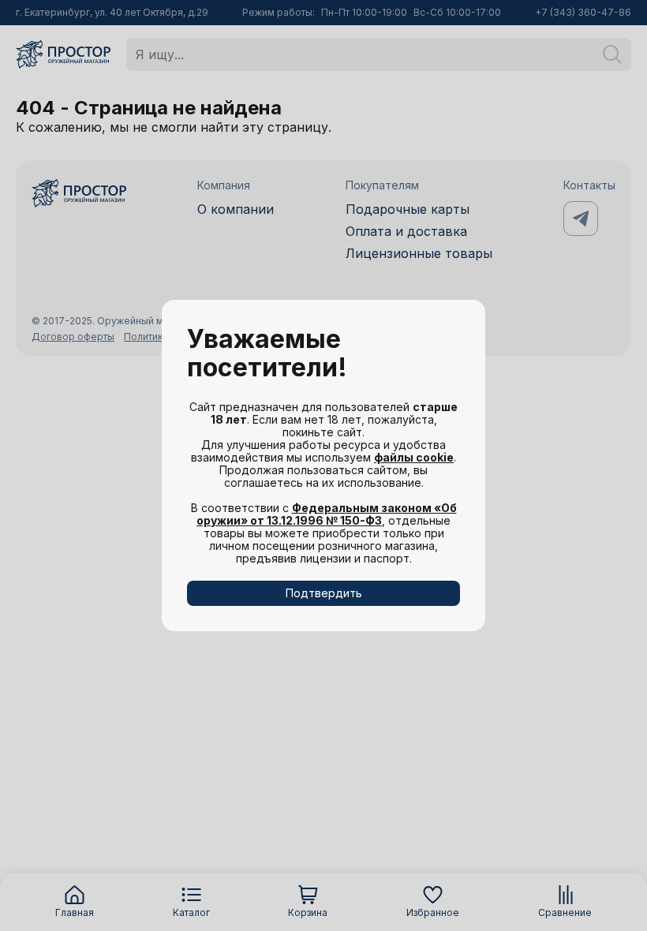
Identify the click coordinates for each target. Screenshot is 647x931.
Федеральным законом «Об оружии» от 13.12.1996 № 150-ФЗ (326, 514)
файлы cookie (414, 457)
